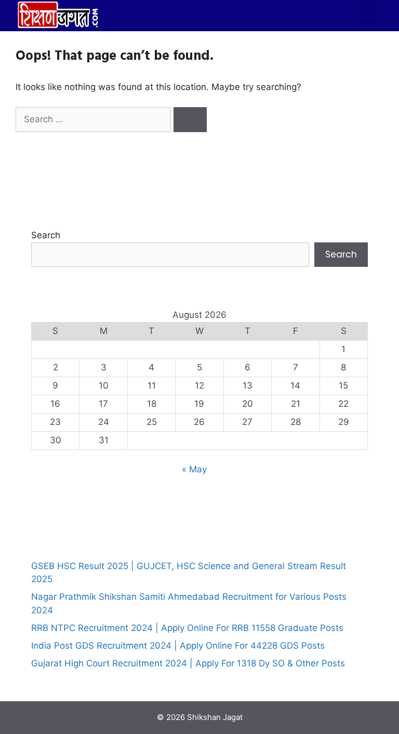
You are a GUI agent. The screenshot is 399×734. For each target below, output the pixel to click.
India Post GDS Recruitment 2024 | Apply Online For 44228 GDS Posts (178, 645)
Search (45, 235)
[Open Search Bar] (337, 15)
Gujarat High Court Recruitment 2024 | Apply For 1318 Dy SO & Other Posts (188, 663)
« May (194, 469)
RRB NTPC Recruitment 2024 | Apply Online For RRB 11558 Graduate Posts (187, 628)
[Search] (190, 119)
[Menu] (368, 15)
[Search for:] (95, 119)
